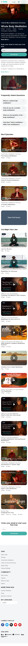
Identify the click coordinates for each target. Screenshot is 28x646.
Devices (3, 557)
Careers (3, 578)
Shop (2, 593)
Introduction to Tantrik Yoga (10, 464)
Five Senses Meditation (9, 156)
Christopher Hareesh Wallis (8, 31)
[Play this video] (14, 240)
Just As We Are (6, 249)
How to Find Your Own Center (11, 415)
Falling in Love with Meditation (9, 293)
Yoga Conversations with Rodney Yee (11, 341)
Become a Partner (6, 596)
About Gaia (4, 554)
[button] (14, 102)
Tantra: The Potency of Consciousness (12, 389)
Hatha (2, 514)
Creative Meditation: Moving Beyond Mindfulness (13, 439)
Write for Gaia (5, 580)
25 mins (20, 514)
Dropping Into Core (7, 512)
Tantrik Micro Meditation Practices (13, 23)
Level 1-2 (8, 514)
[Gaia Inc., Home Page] (5, 2)
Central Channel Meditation (10, 180)
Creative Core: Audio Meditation (12, 367)
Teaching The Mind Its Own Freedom (13, 295)
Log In (24, 2)
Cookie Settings (5, 568)
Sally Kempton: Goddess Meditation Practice (13, 344)
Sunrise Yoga (4, 511)
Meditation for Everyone (9, 271)
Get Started (14, 54)
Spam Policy (4, 565)
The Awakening (6, 391)
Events (3, 583)
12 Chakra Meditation (8, 204)
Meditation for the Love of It (10, 319)
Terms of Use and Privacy (8, 563)
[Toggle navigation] (1, 2)
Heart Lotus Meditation (9, 488)
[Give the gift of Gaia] (19, 2)
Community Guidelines (7, 560)
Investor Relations (6, 590)
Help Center (4, 575)
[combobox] (9, 602)
